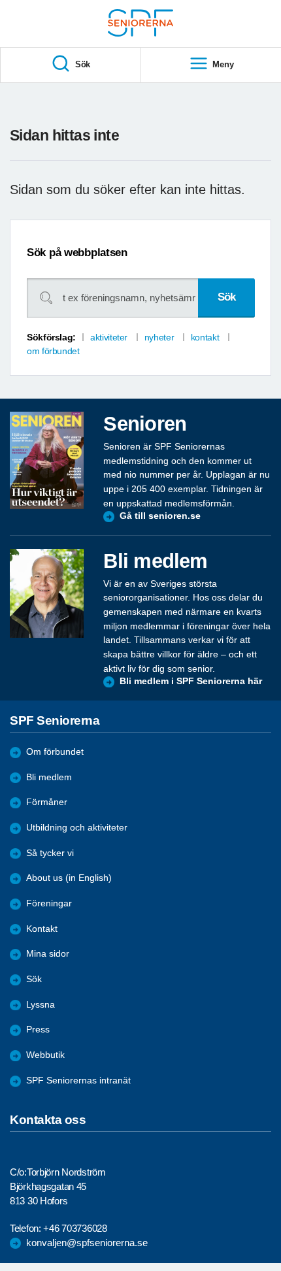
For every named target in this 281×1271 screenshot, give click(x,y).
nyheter (159, 337)
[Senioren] (47, 460)
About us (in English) (69, 878)
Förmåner (46, 802)
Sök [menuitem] (82, 64)
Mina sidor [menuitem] (47, 954)
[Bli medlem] (47, 593)
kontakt (205, 337)
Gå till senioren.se (160, 516)
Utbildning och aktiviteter (76, 828)
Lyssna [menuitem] (40, 1005)
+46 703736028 (75, 1228)
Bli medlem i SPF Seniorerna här (191, 681)
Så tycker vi (50, 853)
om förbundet (53, 351)
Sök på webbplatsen (77, 252)
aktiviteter (108, 337)
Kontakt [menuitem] (42, 929)
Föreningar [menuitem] (49, 903)
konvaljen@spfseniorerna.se (87, 1242)
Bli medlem (49, 777)
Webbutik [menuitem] (45, 1055)
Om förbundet (55, 752)
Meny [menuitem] (222, 64)
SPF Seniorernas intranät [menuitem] (78, 1080)
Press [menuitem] (38, 1029)
